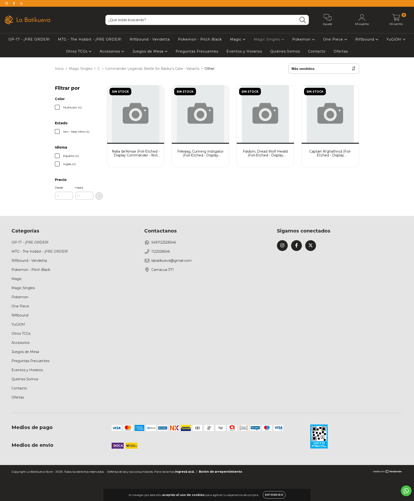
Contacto (317, 51)
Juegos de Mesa (148, 51)
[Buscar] (302, 20)
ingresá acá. (185, 471)
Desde (59, 187)
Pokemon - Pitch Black (200, 39)
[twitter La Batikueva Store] (21, 3)
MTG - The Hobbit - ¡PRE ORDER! (89, 39)
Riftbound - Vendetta (150, 39)
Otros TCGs (77, 51)
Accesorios (110, 51)
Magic (236, 39)
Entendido (274, 494)
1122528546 (160, 251)
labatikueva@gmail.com (171, 260)
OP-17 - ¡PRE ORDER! (29, 39)
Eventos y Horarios (244, 51)
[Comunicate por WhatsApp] (406, 490)
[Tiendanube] (387, 472)
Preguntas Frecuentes (197, 51)
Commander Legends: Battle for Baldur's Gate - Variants (152, 68)
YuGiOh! (394, 39)
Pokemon (302, 39)
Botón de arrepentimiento (220, 471)
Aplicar (99, 196)
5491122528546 (163, 242)
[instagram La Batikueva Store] (7, 3)
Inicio (59, 68)
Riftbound (365, 39)
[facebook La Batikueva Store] (14, 3)
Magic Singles (267, 39)
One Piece (333, 39)
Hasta (79, 187)
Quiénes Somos (285, 51)
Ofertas (341, 51)
